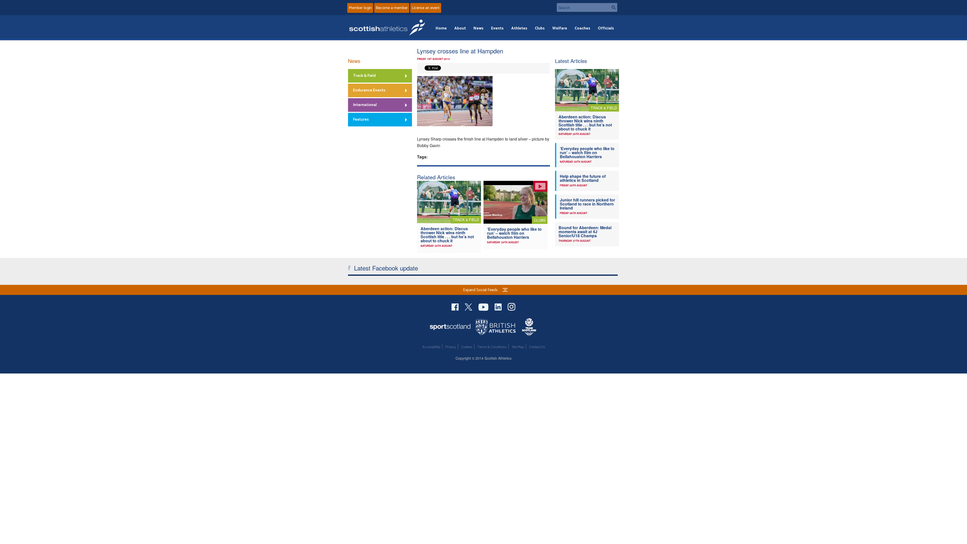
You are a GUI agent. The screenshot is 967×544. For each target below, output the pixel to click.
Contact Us (537, 347)
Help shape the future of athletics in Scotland (583, 178)
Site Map (518, 347)
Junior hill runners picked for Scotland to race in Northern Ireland (587, 204)
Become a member (392, 8)
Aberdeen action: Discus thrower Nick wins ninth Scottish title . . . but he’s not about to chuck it (447, 235)
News (478, 28)
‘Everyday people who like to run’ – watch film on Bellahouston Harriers (514, 233)
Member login (360, 8)
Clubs (540, 28)
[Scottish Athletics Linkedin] (499, 306)
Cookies (466, 347)
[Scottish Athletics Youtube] (484, 306)
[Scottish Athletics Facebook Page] (456, 306)
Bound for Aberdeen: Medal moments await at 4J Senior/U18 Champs (585, 232)
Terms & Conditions (491, 347)
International (365, 105)
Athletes (519, 28)
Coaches (582, 28)
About (460, 28)
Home (441, 28)
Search (612, 7)
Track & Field (364, 76)
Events (497, 28)
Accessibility (431, 347)
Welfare (559, 28)
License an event (426, 8)
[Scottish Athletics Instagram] (511, 306)
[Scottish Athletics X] (469, 306)
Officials (606, 28)
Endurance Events (369, 90)
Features (361, 119)
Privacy (450, 347)
